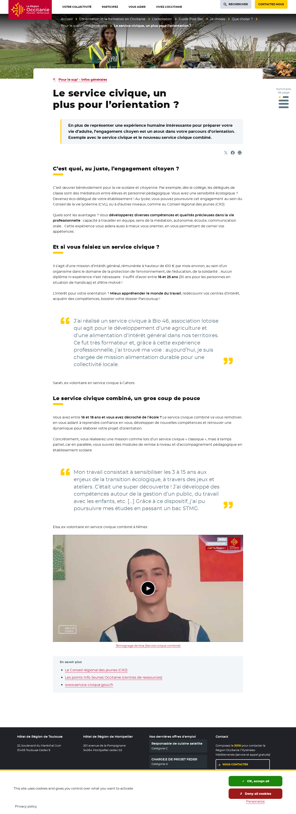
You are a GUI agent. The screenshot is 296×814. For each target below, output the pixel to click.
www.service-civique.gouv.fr (89, 685)
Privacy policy (26, 806)
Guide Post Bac (191, 19)
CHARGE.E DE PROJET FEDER (174, 759)
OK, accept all (257, 781)
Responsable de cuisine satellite (176, 743)
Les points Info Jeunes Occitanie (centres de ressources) (113, 677)
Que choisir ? (242, 19)
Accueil (67, 19)
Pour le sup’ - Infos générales (84, 26)
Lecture (148, 588)
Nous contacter (235, 764)
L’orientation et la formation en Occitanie (112, 19)
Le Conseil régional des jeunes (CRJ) (96, 670)
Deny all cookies (257, 794)
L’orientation (162, 19)
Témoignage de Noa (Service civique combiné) (148, 645)
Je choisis (217, 19)
